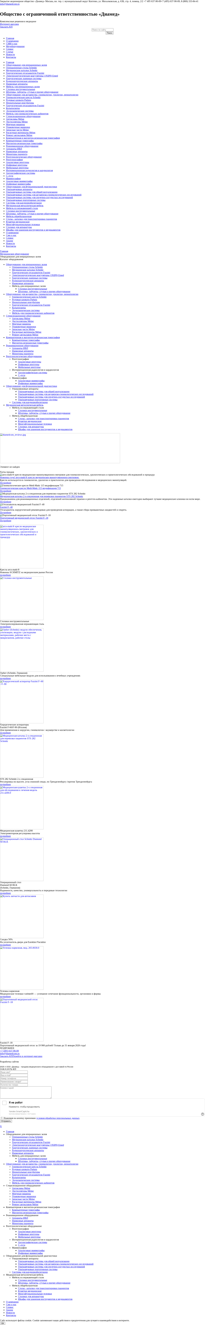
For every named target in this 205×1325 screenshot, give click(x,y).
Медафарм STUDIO (29, 1061)
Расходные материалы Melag (20, 132)
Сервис (10, 49)
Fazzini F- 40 (6, 507)
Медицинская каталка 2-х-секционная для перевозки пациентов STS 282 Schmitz (41, 496)
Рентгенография (14, 159)
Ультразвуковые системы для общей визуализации (31, 192)
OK (2, 1323)
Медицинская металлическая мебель (24, 205)
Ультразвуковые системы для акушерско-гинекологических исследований (43, 194)
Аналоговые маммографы (19, 181)
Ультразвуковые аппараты (19, 189)
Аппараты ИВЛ (14, 148)
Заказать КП (6, 27)
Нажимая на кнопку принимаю (42, 1118)
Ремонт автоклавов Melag (19, 135)
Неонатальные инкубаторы (20, 103)
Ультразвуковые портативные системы (25, 200)
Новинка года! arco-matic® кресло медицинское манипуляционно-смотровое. (39, 477)
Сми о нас (11, 235)
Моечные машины (15, 124)
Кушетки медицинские (18, 221)
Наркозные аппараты (17, 84)
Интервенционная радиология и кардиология (29, 170)
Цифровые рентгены (16, 165)
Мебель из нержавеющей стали (22, 208)
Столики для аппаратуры (19, 227)
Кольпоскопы (13, 108)
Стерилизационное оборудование (23, 116)
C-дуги (9, 176)
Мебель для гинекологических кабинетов (27, 113)
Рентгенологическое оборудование (24, 157)
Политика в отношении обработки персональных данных (29, 1059)
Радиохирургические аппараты (22, 81)
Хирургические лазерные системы (23, 78)
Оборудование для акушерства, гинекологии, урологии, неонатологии (42, 94)
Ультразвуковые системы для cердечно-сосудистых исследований (39, 197)
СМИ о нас (11, 43)
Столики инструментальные (20, 89)
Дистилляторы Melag (17, 121)
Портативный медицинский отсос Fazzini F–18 (24, 518)
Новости (10, 54)
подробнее (5, 575)
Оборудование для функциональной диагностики (31, 186)
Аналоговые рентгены (17, 162)
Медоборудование (15, 46)
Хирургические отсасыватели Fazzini (25, 73)
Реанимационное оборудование (22, 146)
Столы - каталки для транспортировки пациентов (31, 219)
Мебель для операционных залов (23, 86)
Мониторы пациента (16, 154)
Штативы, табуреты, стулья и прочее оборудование (32, 92)
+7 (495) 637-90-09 (9, 1051)
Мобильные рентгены (17, 167)
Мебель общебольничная (19, 216)
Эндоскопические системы (20, 111)
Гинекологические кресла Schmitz (23, 97)
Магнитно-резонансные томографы (24, 143)
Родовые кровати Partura (18, 100)
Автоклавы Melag (15, 119)
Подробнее (5, 483)
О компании (12, 41)
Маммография (13, 178)
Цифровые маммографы (18, 184)
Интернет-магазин (9, 24)
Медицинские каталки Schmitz (21, 70)
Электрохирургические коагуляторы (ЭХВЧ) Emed (32, 75)
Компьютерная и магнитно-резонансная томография (33, 138)
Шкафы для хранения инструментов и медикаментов (33, 230)
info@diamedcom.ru (10, 4)
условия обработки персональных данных (58, 1118)
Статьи (9, 51)
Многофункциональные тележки (23, 224)
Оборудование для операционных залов (26, 65)
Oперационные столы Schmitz (21, 67)
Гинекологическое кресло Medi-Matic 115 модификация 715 (30, 488)
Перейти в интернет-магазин (27, 1056)
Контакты (11, 57)
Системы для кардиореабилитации (24, 203)
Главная (10, 38)
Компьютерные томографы (20, 140)
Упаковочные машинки (18, 127)
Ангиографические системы (20, 173)
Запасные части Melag (17, 130)
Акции (9, 240)
